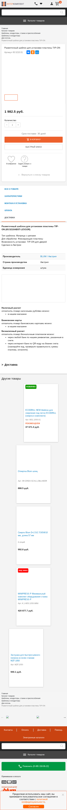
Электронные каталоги (33, 737)
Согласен (34, 806)
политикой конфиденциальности (35, 800)
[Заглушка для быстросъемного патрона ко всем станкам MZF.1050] (26, 640)
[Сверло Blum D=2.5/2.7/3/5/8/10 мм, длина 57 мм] (33, 518)
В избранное (11, 164)
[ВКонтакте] (28, 52)
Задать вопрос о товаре (24, 164)
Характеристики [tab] (13, 196)
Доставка (11, 364)
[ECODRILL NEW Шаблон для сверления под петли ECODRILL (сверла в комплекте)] (41, 395)
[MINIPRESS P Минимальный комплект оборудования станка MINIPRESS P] (33, 579)
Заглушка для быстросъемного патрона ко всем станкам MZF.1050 (25, 658)
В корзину (35, 139)
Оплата (25, 730)
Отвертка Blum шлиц (28, 471)
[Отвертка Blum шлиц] (33, 457)
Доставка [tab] (10, 218)
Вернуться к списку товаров (34, 174)
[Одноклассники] (33, 52)
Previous (2, 717)
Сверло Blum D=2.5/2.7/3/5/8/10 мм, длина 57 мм (33, 534)
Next (64, 717)
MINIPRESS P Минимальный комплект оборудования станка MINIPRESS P (32, 597)
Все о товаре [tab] (12, 189)
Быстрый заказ (34, 147)
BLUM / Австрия (48, 256)
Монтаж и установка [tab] (16, 203)
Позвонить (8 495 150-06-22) (35, 766)
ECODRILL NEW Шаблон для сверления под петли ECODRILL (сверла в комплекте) (40, 413)
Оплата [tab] (8, 210)
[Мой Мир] (37, 52)
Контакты (8, 730)
